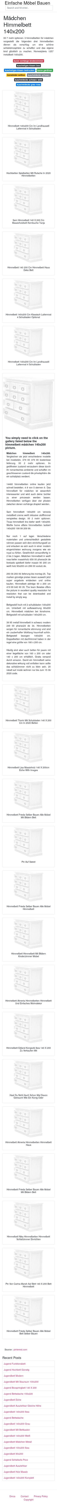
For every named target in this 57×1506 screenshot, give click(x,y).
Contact (24, 1496)
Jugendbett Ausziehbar (15, 1465)
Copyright (28, 1499)
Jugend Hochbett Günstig (16, 1369)
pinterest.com (20, 1349)
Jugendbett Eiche (12, 1399)
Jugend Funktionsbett (14, 1363)
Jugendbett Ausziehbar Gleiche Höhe (22, 1405)
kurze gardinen (44, 70)
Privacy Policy (41, 1496)
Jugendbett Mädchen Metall (18, 1441)
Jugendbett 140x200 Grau (17, 1423)
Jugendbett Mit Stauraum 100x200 (21, 1381)
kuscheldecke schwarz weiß (28, 79)
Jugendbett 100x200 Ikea (16, 1447)
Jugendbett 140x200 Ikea (16, 1411)
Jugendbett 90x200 (13, 1453)
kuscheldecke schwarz (39, 74)
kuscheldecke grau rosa (28, 84)
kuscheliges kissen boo (28, 65)
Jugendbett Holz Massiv (16, 1471)
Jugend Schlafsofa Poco (16, 1459)
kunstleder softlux (16, 74)
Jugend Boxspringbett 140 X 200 (20, 1387)
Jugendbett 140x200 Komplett (19, 1477)
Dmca (12, 1496)
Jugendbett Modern (13, 1375)
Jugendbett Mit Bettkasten (17, 1429)
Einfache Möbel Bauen (27, 3)
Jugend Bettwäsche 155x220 (18, 1393)
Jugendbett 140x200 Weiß (17, 1435)
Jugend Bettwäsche (13, 1417)
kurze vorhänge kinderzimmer (28, 60)
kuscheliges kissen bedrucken (20, 70)
